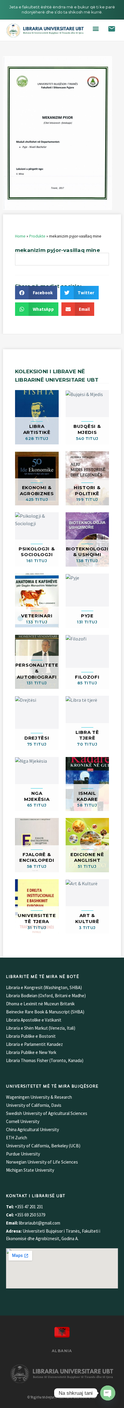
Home (20, 236)
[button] (96, 29)
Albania (62, 1351)
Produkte (37, 236)
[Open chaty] (107, 1392)
